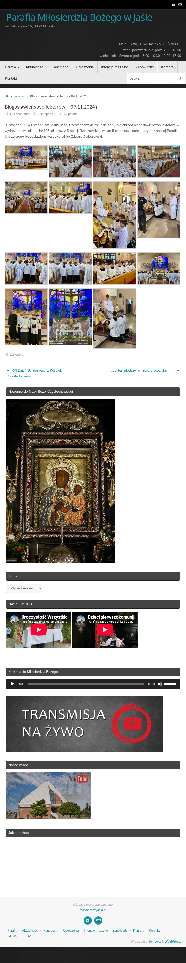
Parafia (12, 930)
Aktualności (30, 930)
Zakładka (16, 354)
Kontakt (154, 930)
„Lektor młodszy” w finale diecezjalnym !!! (143, 370)
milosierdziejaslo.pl (93, 910)
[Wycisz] (160, 684)
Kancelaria (50, 930)
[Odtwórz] (12, 684)
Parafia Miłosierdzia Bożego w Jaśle (79, 17)
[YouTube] (173, 4)
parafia (19, 96)
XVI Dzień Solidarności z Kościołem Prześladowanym (36, 373)
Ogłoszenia (71, 930)
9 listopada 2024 (49, 114)
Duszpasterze (20, 114)
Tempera (154, 941)
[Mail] (180, 4)
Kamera (138, 930)
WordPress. (173, 941)
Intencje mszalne (96, 930)
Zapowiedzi (120, 930)
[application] (93, 684)
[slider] (171, 683)
